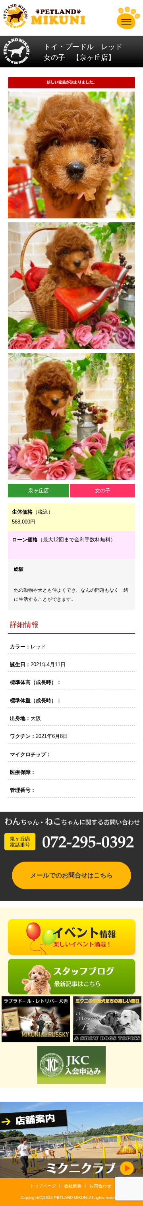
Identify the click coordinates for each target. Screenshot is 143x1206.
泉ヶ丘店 (38, 490)
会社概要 (72, 1185)
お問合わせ (100, 1185)
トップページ (43, 1185)
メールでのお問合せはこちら (71, 875)
